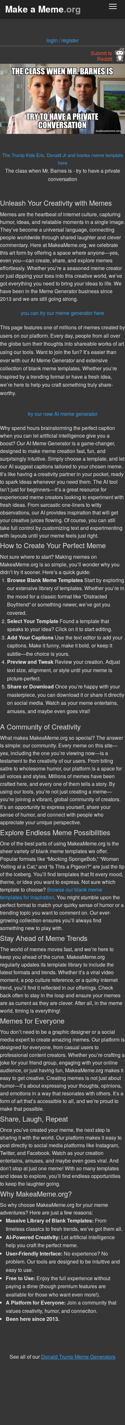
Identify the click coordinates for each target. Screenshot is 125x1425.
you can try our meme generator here (62, 313)
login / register (62, 40)
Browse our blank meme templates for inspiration (51, 893)
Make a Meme (43, 8)
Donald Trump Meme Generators (78, 1356)
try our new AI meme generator (62, 413)
